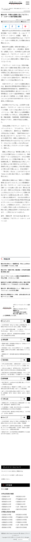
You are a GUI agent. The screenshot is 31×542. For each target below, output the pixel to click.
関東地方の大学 (6, 499)
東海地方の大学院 (7, 519)
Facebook (15, 533)
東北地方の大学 (20, 496)
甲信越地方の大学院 (22, 517)
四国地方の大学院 (7, 525)
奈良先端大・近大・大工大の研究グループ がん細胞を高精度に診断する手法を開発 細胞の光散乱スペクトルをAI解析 (15, 349)
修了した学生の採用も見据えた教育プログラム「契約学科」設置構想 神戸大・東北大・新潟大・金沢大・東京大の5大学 (15, 393)
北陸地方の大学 (20, 501)
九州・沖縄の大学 (21, 506)
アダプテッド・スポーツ (8, 21)
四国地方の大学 (6, 506)
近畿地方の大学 (6, 504)
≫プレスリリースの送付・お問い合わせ (12, 475)
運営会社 (3, 533)
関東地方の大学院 (7, 517)
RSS (8, 533)
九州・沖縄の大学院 (22, 525)
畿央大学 (24, 21)
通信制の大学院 (6, 527)
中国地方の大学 (20, 504)
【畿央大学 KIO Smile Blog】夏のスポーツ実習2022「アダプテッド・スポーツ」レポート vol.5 (15, 218)
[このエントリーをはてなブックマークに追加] (19, 27)
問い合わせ (21, 533)
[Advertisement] (15, 239)
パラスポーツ (17, 21)
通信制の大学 (6, 509)
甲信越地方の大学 (21, 499)
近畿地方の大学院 (7, 522)
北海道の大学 (6, 496)
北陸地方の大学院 (21, 519)
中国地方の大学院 (21, 522)
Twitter (11, 533)
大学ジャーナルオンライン (17, 537)
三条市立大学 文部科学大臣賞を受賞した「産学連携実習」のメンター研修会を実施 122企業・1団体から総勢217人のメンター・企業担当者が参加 (15, 427)
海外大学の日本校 (21, 509)
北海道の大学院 (6, 514)
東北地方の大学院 (21, 514)
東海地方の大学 (6, 501)
